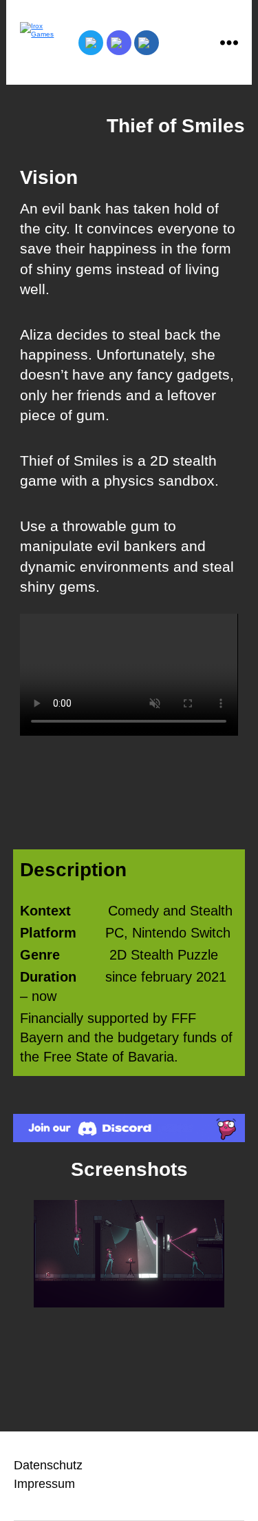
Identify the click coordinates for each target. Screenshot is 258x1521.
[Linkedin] (146, 42)
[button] (19, 1254)
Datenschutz (48, 1465)
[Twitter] (90, 42)
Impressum (44, 1484)
